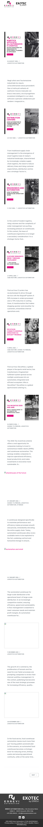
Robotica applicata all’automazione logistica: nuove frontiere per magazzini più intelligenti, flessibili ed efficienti (21, 71)
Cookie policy (19, 823)
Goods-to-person (24, 350)
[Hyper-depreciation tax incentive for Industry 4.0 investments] (21, 407)
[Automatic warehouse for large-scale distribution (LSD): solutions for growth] (21, 560)
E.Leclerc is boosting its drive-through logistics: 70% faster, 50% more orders (21, 283)
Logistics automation (15, 63)
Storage (20, 505)
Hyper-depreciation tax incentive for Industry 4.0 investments (19, 434)
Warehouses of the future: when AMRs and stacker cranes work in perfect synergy (19, 512)
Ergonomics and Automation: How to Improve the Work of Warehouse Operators (20, 214)
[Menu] (38, 4)
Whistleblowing (21, 824)
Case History (12, 277)
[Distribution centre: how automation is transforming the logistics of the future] (21, 121)
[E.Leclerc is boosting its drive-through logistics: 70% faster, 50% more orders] (21, 259)
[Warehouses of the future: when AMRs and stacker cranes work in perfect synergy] (21, 484)
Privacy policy (9, 823)
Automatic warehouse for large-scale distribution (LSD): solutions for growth (21, 585)
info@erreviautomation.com (27, 813)
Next (33, 775)
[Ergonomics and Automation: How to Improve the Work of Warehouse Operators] (21, 191)
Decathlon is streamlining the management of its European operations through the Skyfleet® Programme (20, 358)
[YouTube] (23, 817)
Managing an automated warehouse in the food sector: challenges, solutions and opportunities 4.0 (21, 730)
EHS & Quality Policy (31, 823)
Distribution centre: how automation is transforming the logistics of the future (20, 143)
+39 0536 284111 (12, 813)
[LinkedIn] (20, 817)
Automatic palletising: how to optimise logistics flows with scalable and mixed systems (20, 660)
